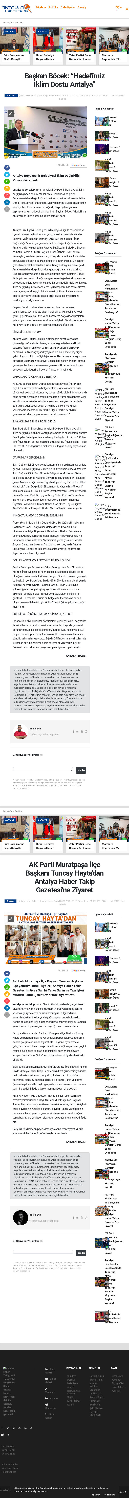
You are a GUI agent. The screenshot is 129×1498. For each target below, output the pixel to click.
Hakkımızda (8, 1446)
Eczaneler (95, 1389)
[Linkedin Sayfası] (27, 1428)
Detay (97, 1494)
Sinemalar (95, 1401)
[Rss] (32, 1428)
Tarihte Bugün (97, 1397)
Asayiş (82, 7)
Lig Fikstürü (95, 1393)
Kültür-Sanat (73, 1401)
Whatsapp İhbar (10, 1468)
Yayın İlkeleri (8, 1450)
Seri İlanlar (95, 1404)
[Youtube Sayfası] (20, 1428)
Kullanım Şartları (10, 1464)
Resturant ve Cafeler (74, 1392)
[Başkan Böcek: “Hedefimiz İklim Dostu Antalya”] (45, 132)
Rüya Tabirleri (119, 1387)
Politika (53, 7)
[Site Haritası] (3, 1434)
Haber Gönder (9, 1472)
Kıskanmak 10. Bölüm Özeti (111, 121)
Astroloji (116, 1390)
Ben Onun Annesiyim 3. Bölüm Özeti (112, 182)
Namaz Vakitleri (94, 1384)
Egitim (70, 1404)
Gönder (81, 770)
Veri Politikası (8, 1453)
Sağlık (70, 1397)
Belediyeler (68, 7)
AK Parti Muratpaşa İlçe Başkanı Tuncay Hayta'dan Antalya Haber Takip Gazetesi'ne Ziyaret (112, 404)
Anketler (116, 1379)
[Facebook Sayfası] (3, 1428)
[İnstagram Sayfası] (15, 1428)
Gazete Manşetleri (95, 1413)
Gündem (40, 7)
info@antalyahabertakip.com (44, 734)
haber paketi (6, 1494)
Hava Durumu (97, 1376)
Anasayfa (7, 22)
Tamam (110, 1494)
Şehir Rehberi (96, 1408)
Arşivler (54, 1398)
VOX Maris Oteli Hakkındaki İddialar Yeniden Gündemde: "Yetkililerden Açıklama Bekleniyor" (112, 296)
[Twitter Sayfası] (9, 1428)
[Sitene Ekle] (10, 1434)
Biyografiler (118, 1383)
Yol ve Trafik (96, 1379)
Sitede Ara (117, 1376)
